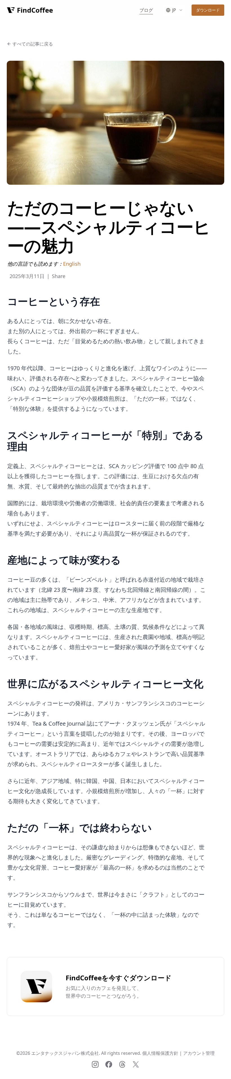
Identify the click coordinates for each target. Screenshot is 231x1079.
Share (58, 276)
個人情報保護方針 (160, 1053)
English (72, 263)
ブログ (146, 10)
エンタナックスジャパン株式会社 (65, 1053)
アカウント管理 (199, 1053)
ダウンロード (208, 10)
